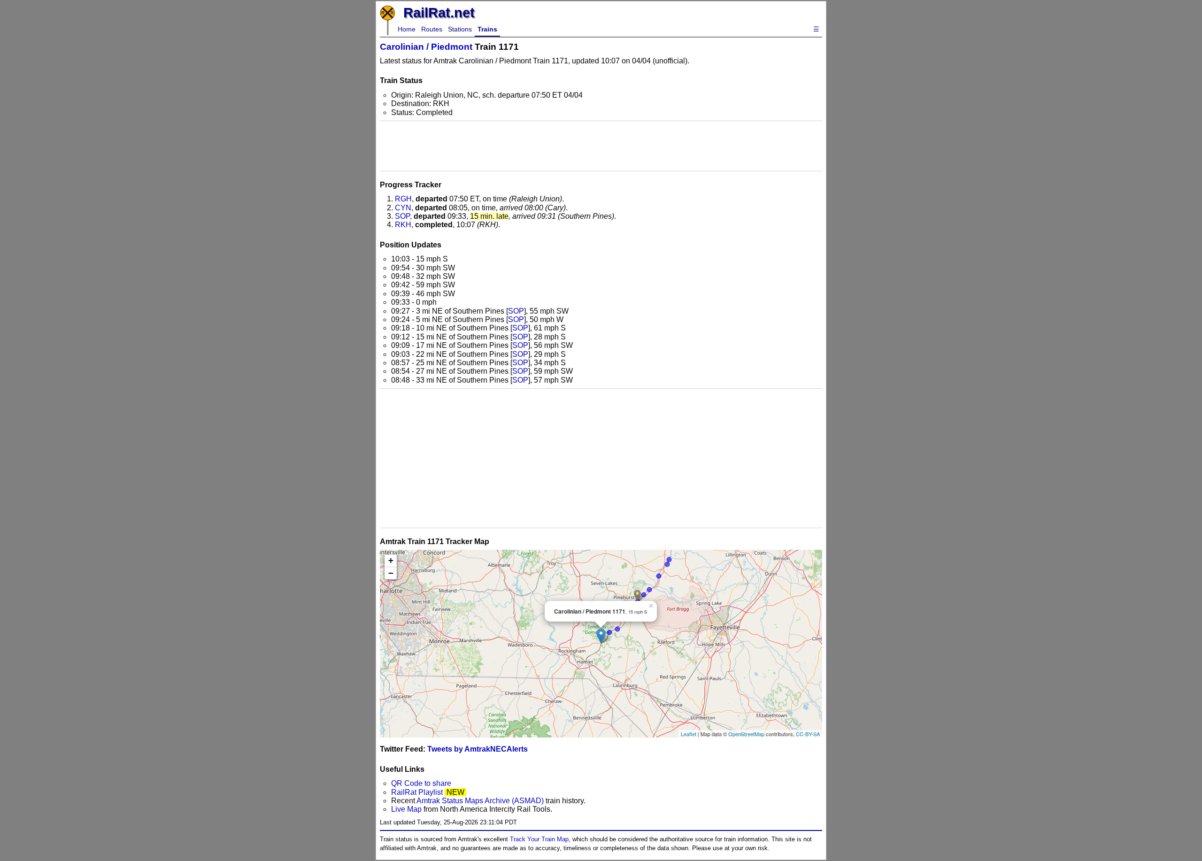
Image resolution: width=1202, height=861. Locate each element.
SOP (402, 216)
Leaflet (688, 734)
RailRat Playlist (417, 792)
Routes (431, 29)
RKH (403, 225)
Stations (460, 29)
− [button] (390, 573)
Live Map (407, 809)
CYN (403, 208)
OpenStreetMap (746, 734)
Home (407, 29)
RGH (403, 199)
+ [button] (390, 560)
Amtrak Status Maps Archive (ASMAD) (480, 801)
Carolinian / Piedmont (426, 47)
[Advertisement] (601, 146)
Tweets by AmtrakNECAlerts (477, 749)
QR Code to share (421, 783)
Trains (487, 29)
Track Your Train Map (539, 839)
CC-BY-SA (808, 734)
